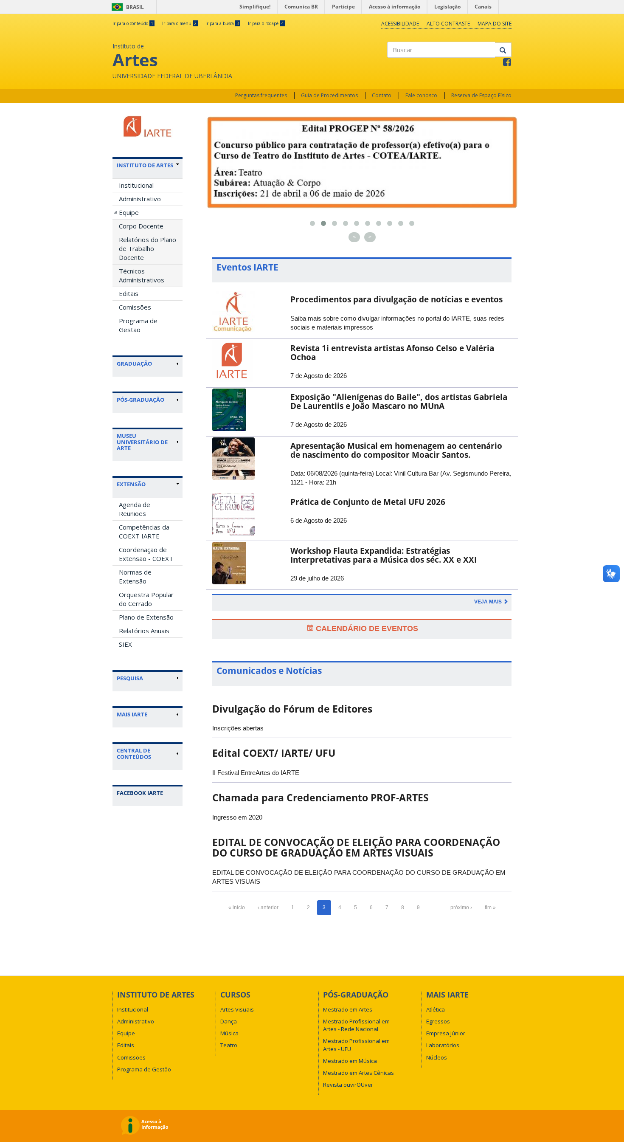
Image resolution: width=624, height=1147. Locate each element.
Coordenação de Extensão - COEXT (146, 554)
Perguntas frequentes (261, 95)
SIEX (125, 644)
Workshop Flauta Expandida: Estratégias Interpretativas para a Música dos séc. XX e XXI (383, 555)
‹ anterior (268, 907)
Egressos (438, 1021)
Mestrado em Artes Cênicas (358, 1073)
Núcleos (436, 1057)
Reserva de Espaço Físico (481, 95)
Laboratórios (442, 1045)
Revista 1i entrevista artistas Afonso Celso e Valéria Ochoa (392, 353)
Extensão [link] (131, 484)
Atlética (435, 1009)
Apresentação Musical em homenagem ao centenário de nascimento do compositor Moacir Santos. (396, 450)
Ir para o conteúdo (132, 23)
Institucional (136, 185)
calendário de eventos (366, 628)
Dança (228, 1021)
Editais (128, 293)
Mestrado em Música (350, 1061)
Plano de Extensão (146, 617)
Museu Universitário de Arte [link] (142, 442)
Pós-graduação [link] (140, 400)
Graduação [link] (134, 363)
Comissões (135, 307)
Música (229, 1033)
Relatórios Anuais (144, 630)
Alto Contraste (448, 23)
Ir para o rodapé (266, 23)
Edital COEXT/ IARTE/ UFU (273, 753)
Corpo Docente (141, 226)
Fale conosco (421, 95)
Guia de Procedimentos (329, 95)
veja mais (488, 602)
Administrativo (140, 198)
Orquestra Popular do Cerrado (146, 599)
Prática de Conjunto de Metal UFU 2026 (367, 501)
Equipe (129, 212)
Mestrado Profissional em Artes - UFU (356, 1044)
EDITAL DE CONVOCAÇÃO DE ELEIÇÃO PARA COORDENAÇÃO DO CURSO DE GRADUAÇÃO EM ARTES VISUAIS (356, 847)
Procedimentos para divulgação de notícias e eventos (396, 299)
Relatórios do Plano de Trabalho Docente (147, 248)
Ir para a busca (222, 23)
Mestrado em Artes (347, 1009)
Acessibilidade (400, 23)
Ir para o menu (179, 23)
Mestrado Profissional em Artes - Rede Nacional (356, 1025)
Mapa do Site (495, 23)
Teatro (228, 1045)
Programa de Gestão (138, 325)
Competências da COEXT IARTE (144, 531)
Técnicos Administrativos (141, 275)
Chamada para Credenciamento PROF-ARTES (320, 797)
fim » (490, 907)
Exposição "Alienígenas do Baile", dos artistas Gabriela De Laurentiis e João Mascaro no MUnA (398, 401)
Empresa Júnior (445, 1033)
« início (236, 907)
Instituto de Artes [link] (145, 165)
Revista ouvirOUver (348, 1084)
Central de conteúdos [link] (134, 753)
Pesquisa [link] (130, 678)
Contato (381, 95)
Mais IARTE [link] (132, 714)
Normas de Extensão (135, 576)
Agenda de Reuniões (134, 509)
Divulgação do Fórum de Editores (292, 709)
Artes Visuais (237, 1009)
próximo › (461, 907)
